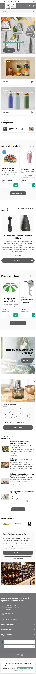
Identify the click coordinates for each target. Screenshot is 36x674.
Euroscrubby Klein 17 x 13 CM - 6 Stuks (9, 169)
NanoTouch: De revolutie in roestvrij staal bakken (19, 442)
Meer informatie (18, 558)
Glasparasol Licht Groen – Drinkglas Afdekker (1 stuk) (8, 299)
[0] (34, 6)
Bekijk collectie (17, 193)
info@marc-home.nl (11, 619)
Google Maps (18, 553)
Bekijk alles (18, 427)
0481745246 (9, 614)
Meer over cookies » (18, 670)
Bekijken (17, 260)
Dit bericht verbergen (25, 668)
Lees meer (13, 456)
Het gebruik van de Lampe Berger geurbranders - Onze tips (22, 475)
